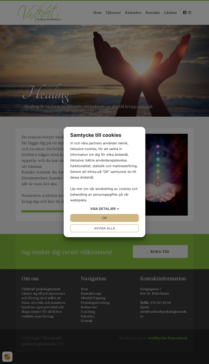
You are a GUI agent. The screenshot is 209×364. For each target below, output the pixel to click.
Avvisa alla (104, 228)
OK (104, 218)
